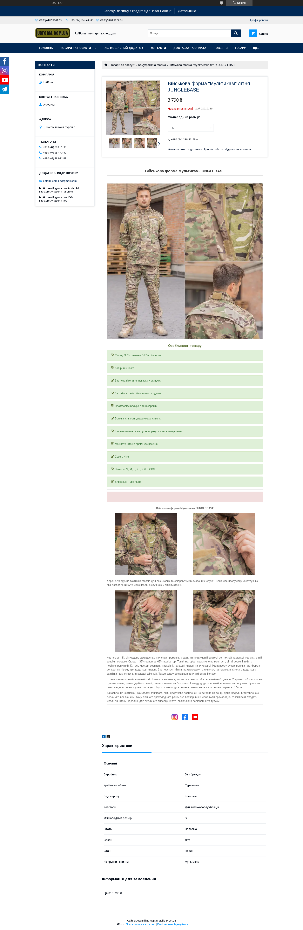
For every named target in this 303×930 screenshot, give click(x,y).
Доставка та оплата (189, 47)
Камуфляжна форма (152, 65)
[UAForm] (52, 37)
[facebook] (104, 737)
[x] (108, 737)
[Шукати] (236, 33)
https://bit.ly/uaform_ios (53, 200)
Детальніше (187, 11)
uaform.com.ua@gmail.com (60, 180)
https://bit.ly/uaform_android (56, 191)
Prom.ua (171, 920)
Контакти (158, 47)
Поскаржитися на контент (140, 924)
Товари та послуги (75, 47)
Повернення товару (230, 47)
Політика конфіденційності (173, 924)
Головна (46, 47)
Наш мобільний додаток (122, 47)
